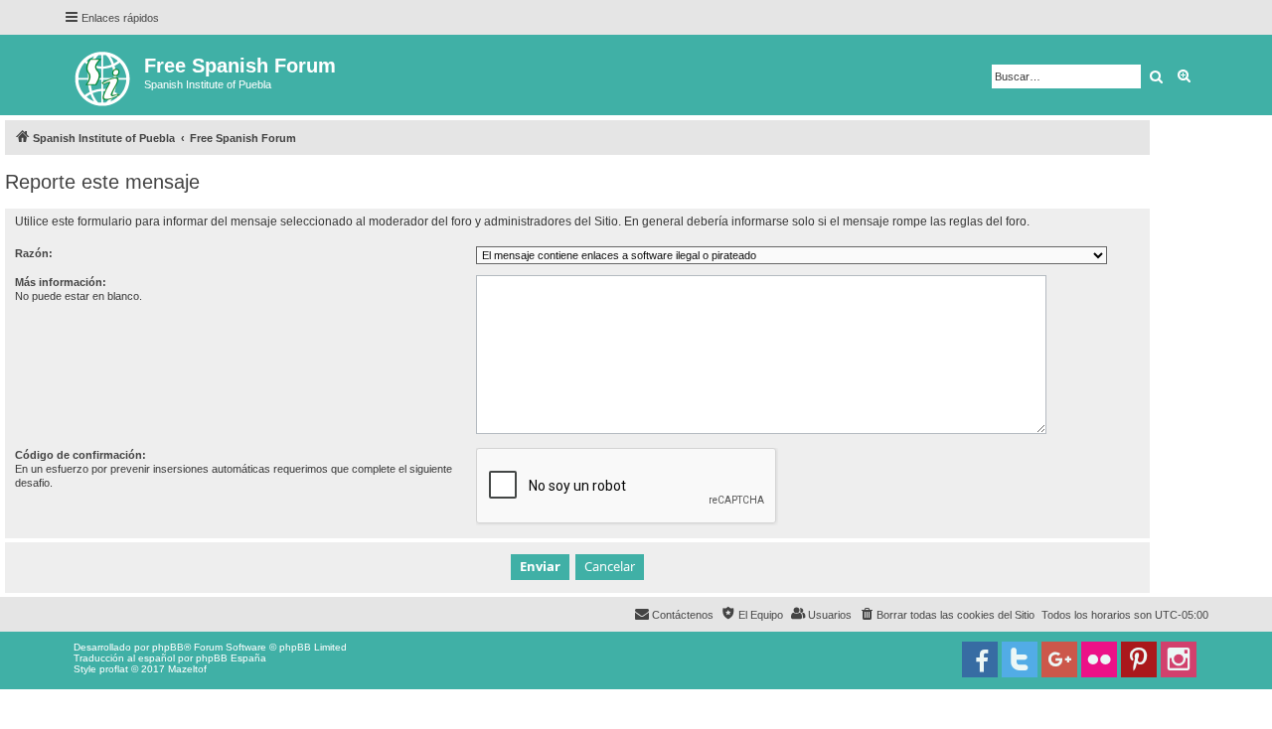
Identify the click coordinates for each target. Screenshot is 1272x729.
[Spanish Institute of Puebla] (104, 75)
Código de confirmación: (80, 455)
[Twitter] (1019, 659)
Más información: (60, 282)
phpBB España (231, 658)
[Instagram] (1178, 659)
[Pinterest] (1139, 659)
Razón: (34, 253)
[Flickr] (1099, 659)
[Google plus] (1059, 659)
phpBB (168, 647)
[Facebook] (980, 659)
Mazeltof (187, 668)
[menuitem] (946, 615)
